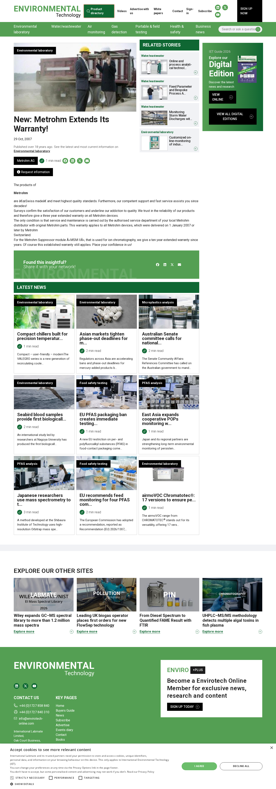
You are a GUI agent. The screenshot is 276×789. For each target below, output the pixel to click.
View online (217, 97)
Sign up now (246, 11)
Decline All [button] (241, 766)
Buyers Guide (65, 710)
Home (60, 706)
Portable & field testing (148, 29)
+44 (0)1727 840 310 (34, 712)
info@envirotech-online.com (31, 721)
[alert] (138, 766)
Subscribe (205, 11)
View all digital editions (230, 116)
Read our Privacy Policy (140, 771)
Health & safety (177, 29)
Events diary (64, 730)
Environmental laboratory (25, 29)
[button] (12, 778)
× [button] (271, 747)
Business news (203, 29)
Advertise (63, 725)
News (60, 715)
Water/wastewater (66, 26)
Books (60, 740)
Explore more (24, 631)
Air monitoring (96, 29)
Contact (177, 11)
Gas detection (119, 29)
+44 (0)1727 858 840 (34, 706)
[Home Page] (47, 11)
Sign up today (182, 707)
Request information (35, 172)
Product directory (97, 11)
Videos (122, 11)
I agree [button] (199, 766)
